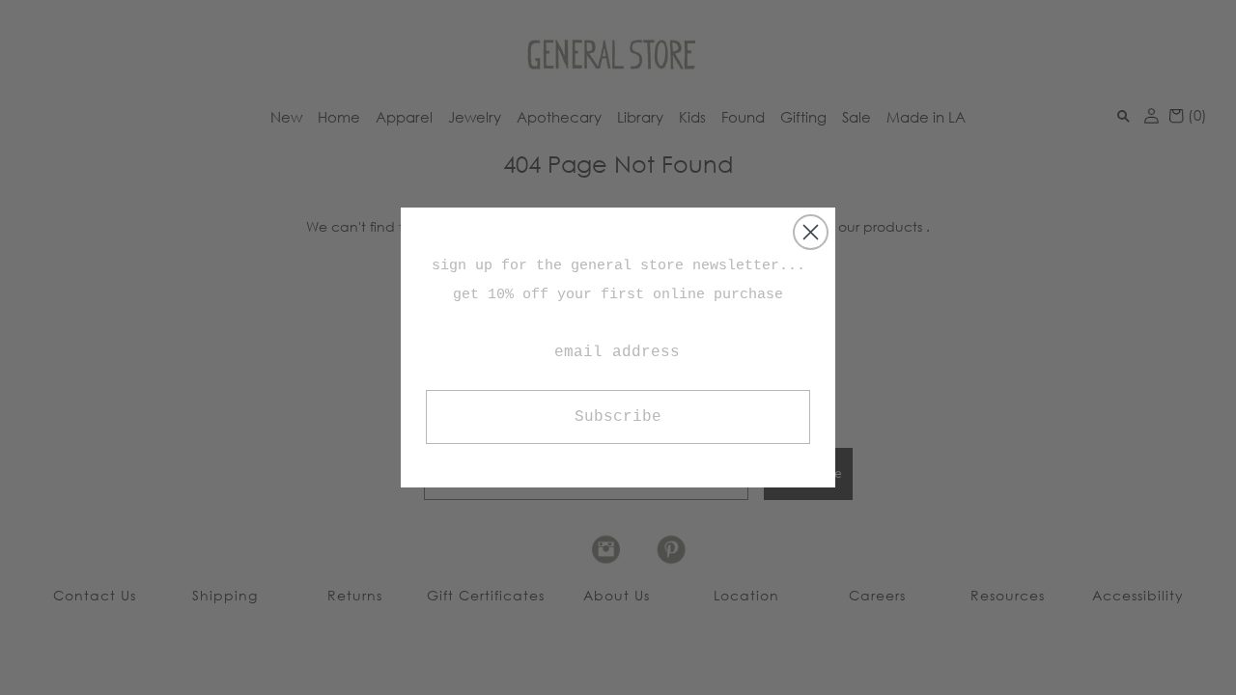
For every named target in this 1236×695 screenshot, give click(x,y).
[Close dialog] (811, 232)
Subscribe (618, 417)
